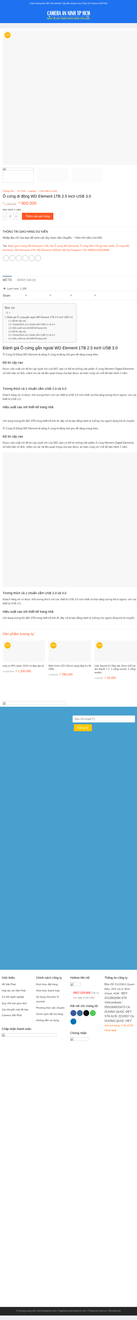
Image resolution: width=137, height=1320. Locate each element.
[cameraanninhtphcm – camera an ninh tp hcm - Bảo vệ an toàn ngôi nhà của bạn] (68, 15)
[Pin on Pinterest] (32, 258)
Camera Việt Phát (12, 1015)
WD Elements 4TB (25, 250)
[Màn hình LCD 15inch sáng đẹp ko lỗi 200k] (70, 651)
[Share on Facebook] (12, 258)
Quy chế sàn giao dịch (14, 1003)
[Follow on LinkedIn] (73, 1021)
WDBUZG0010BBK (98, 250)
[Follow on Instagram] (80, 1013)
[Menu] (5, 15)
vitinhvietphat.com (47, 1310)
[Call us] (93, 1013)
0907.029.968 (82, 992)
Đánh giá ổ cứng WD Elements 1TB (28, 245)
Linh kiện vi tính (48, 191)
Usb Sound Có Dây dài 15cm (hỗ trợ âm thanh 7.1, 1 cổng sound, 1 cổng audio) (115, 669)
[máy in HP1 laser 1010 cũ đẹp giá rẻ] (24, 651)
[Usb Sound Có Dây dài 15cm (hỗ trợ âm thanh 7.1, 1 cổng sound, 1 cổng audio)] (116, 651)
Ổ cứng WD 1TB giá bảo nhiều (97, 245)
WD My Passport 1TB (74, 250)
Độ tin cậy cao (19, 321)
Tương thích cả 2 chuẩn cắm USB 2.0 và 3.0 (33, 324)
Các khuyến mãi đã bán (15, 1009)
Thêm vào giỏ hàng (38, 216)
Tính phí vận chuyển (88, 237)
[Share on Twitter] (19, 258)
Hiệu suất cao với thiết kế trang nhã (29, 328)
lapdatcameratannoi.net (72, 1310)
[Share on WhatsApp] (6, 258)
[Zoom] (7, 160)
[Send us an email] (86, 1013)
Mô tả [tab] (7, 280)
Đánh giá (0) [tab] (26, 280)
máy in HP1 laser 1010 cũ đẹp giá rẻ (23, 665)
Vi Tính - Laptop (27, 191)
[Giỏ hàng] (132, 15)
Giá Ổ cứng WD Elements (64, 245)
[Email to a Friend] (25, 258)
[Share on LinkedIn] (38, 258)
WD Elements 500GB (49, 250)
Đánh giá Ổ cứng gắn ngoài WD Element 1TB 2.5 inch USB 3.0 (40, 317)
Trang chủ (8, 191)
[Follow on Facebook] (73, 1013)
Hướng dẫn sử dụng (47, 1020)
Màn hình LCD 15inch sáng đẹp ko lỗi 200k (70, 667)
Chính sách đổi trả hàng (49, 1014)
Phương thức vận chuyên (50, 1007)
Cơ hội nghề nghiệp (13, 997)
